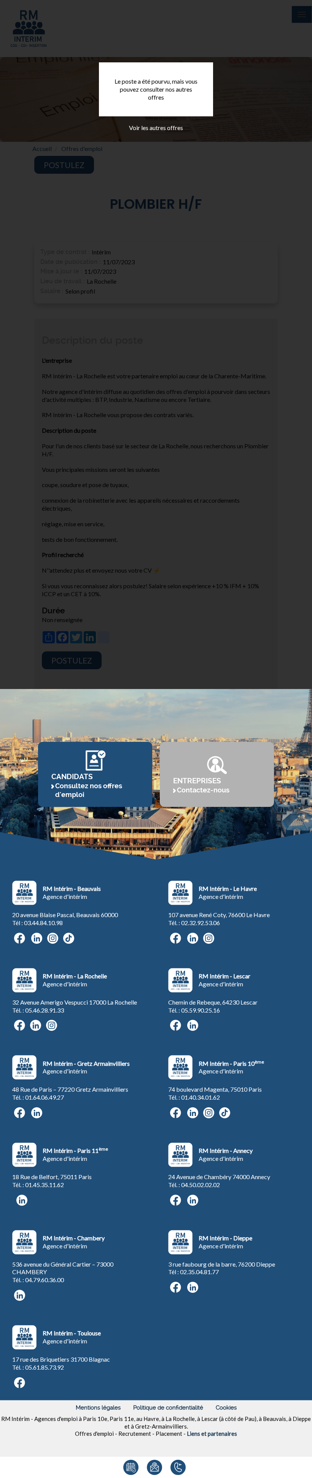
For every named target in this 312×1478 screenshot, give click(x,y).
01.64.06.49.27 (44, 1097)
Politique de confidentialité (168, 1407)
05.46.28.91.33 (44, 1010)
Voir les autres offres (156, 127)
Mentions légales (98, 1407)
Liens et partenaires (212, 1433)
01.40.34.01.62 (200, 1097)
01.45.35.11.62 (44, 1184)
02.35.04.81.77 (199, 1271)
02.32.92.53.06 (200, 922)
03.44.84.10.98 (43, 922)
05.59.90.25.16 (200, 1010)
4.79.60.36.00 (46, 1279)
